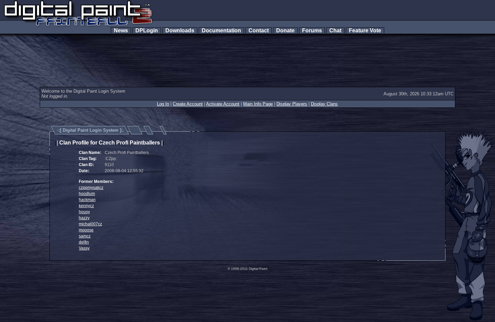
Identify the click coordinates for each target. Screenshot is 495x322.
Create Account (188, 103)
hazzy (84, 218)
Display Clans (324, 103)
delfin (84, 242)
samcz (85, 236)
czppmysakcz (91, 187)
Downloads (180, 30)
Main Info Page (258, 103)
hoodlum (87, 193)
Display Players (291, 103)
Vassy (84, 248)
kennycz (86, 205)
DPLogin (147, 30)
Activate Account (222, 103)
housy (84, 212)
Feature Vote (365, 30)
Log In (163, 103)
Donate (285, 30)
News (121, 30)
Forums (312, 30)
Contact (258, 30)
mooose (86, 230)
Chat (335, 30)
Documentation (221, 30)
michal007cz (90, 224)
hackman (87, 199)
